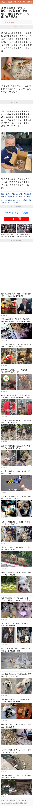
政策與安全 (9, 803)
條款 (14, 803)
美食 (24, 2)
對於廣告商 (24, 803)
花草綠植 (29, 2)
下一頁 (16, 219)
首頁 (3, 2)
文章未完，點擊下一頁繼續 (16, 213)
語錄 (19, 2)
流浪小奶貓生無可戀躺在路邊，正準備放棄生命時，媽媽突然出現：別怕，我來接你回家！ (16, 196)
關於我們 (3, 803)
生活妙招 (9, 2)
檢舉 (12, 22)
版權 (19, 803)
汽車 (15, 2)
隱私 (16, 803)
